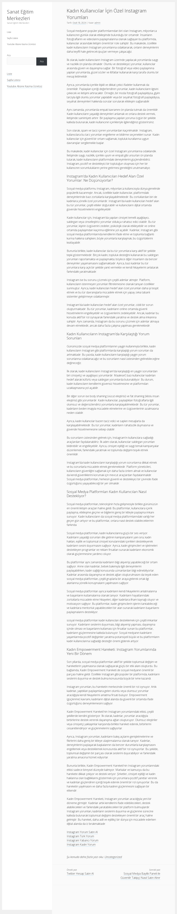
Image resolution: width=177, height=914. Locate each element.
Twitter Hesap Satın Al (80, 873)
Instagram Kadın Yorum (81, 844)
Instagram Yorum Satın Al (82, 832)
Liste (9, 32)
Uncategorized (113, 857)
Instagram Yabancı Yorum (82, 840)
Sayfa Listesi (12, 38)
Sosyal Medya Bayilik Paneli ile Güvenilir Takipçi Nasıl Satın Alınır (140, 876)
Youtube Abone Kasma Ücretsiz (21, 44)
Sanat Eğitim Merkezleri (20, 14)
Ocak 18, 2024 (79, 22)
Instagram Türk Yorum (80, 836)
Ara (9, 55)
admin (97, 22)
